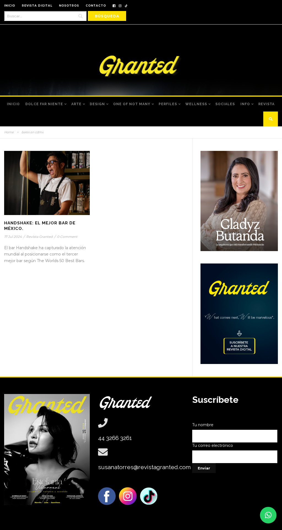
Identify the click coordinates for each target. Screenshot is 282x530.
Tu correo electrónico (212, 445)
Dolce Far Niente (44, 104)
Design (97, 104)
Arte (76, 104)
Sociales (225, 104)
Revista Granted (39, 237)
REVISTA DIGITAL (37, 5)
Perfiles (168, 104)
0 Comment (67, 237)
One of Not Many (131, 104)
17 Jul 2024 (13, 237)
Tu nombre (202, 424)
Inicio (13, 104)
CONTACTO (96, 5)
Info (245, 104)
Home (9, 132)
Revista (266, 104)
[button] (268, 515)
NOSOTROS (69, 5)
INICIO (9, 5)
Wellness (196, 104)
